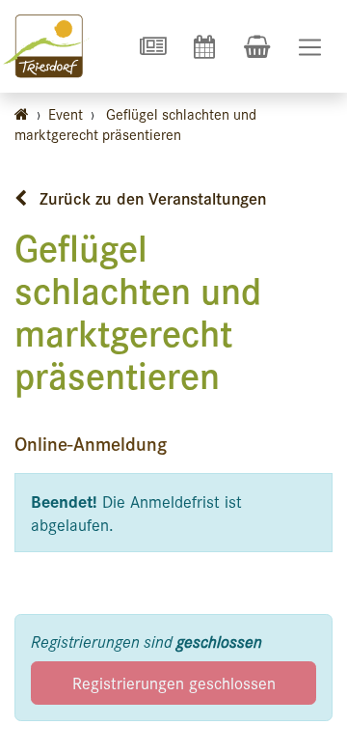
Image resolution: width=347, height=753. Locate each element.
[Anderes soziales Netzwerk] (152, 46)
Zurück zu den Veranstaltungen (150, 197)
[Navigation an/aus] (310, 46)
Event (65, 113)
